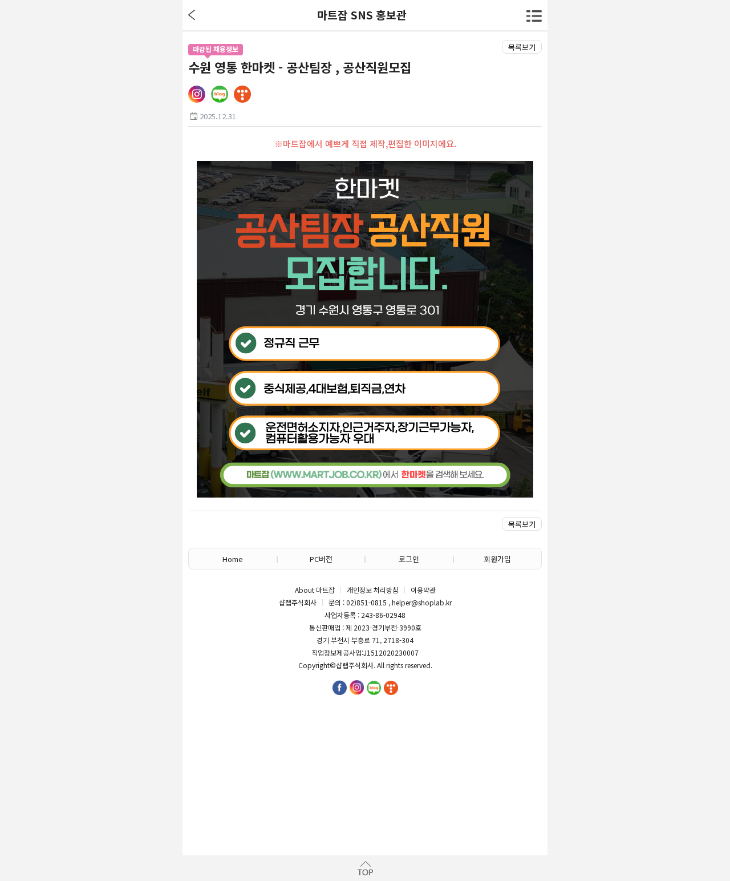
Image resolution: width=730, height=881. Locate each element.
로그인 (409, 559)
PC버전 (321, 559)
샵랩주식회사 (355, 665)
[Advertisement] (365, 764)
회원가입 (497, 559)
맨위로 (365, 868)
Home (232, 559)
